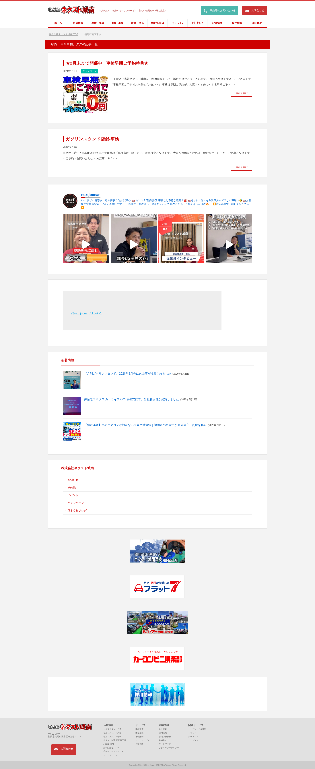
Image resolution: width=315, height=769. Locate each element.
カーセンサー (194, 740)
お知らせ (72, 479)
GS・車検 (117, 23)
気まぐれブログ (77, 510)
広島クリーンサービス (113, 751)
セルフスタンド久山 (112, 733)
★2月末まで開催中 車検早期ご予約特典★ (107, 63)
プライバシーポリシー (169, 748)
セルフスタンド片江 (112, 729)
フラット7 (177, 23)
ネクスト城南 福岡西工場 (114, 740)
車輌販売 (139, 736)
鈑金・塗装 (137, 23)
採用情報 (237, 23)
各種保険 (139, 744)
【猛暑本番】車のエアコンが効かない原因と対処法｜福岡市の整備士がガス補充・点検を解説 (145, 425)
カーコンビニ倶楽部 (197, 729)
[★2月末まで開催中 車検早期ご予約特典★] (85, 110)
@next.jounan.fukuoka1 (86, 313)
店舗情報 (78, 23)
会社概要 (257, 23)
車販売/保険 (157, 23)
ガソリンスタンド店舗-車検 (92, 139)
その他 (71, 487)
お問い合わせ (165, 736)
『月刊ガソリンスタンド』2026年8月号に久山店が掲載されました (127, 373)
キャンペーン (90, 71)
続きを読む (242, 92)
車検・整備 (98, 23)
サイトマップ (165, 744)
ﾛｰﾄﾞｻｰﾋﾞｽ (197, 23)
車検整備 (139, 729)
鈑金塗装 (139, 733)
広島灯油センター (111, 748)
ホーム (58, 23)
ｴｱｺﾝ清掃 (217, 23)
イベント (72, 495)
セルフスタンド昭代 (112, 736)
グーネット (193, 736)
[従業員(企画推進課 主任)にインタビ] (181, 244)
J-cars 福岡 (108, 744)
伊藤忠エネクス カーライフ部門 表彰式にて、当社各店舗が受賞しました (131, 399)
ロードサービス (110, 755)
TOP (65, 34)
